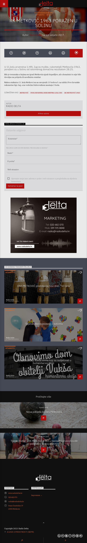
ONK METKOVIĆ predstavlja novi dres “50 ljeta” (44, 286)
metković (24, 93)
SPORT (49, 15)
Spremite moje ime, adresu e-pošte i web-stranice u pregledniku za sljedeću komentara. (44, 178)
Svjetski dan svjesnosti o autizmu (44, 323)
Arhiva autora (43, 113)
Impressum (35, 495)
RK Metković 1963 (72, 93)
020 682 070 (12, 497)
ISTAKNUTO (39, 15)
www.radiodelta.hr (15, 493)
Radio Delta (36, 35)
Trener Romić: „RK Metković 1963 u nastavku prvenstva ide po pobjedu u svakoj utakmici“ (44, 442)
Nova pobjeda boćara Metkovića (44, 411)
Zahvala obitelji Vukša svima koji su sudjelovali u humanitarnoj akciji (44, 362)
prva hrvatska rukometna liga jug (46, 93)
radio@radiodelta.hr (16, 502)
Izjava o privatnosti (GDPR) (20, 532)
